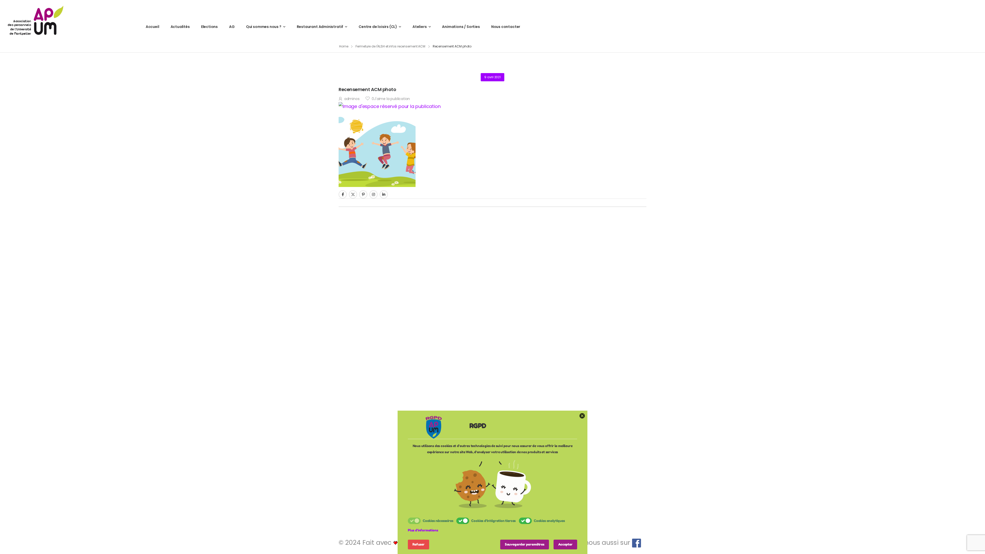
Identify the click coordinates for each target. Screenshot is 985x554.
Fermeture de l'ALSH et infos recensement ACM (390, 46)
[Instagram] (373, 194)
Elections (209, 26)
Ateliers (419, 26)
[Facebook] (343, 194)
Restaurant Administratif (320, 26)
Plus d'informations (423, 530)
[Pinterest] (363, 194)
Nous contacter (505, 26)
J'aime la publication (391, 98)
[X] (353, 194)
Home (343, 46)
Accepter (565, 544)
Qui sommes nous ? (263, 26)
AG (232, 26)
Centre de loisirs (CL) (378, 26)
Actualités (180, 26)
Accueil (152, 26)
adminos (352, 98)
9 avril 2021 (492, 77)
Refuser (418, 544)
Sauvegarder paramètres (524, 544)
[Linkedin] (384, 194)
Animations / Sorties (461, 26)
